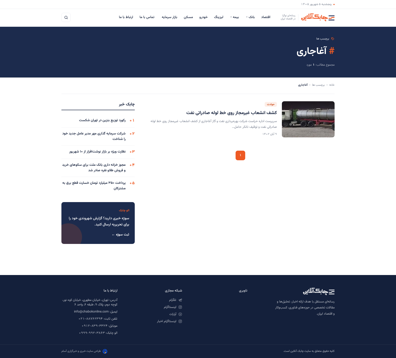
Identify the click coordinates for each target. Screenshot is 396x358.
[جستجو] (66, 17)
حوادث (271, 104)
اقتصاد (266, 17)
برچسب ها (318, 85)
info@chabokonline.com (91, 311)
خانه (332, 85)
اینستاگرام (170, 307)
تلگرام (172, 300)
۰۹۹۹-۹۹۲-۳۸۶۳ (92, 333)
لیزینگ (219, 17)
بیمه (235, 17)
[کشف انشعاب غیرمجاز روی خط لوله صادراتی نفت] (308, 119)
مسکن (188, 17)
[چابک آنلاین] (295, 291)
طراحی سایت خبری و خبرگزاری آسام (81, 351)
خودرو (203, 17)
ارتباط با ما (126, 17)
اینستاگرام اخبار (166, 321)
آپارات (172, 314)
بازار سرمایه (169, 17)
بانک (250, 17)
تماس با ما (147, 17)
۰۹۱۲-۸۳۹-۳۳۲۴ (94, 326)
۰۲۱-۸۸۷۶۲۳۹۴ (90, 318)
